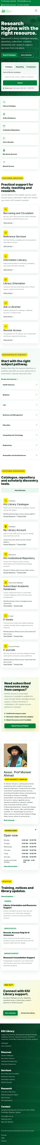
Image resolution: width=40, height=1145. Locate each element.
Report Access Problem (20, 726)
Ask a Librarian (24, 5)
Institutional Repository (9, 1061)
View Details (7, 606)
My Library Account (9, 5)
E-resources (31, 67)
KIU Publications (6, 1100)
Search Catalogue (9, 55)
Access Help (22, 516)
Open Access (5, 1098)
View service (8, 223)
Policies (4, 1135)
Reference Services (8, 1077)
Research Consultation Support (19, 957)
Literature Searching (8, 1092)
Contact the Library (28, 1013)
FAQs (3, 1138)
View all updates (7, 896)
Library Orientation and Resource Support (20, 906)
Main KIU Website (7, 1122)
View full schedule (10, 866)
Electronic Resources (8, 1064)
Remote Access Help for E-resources (16, 933)
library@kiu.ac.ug (25, 1)
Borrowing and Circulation (10, 1074)
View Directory (20, 490)
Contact (4, 1141)
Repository (20, 67)
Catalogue (9, 67)
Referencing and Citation (9, 1095)
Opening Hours (6, 1119)
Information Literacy (8, 1079)
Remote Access (6, 1082)
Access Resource (9, 516)
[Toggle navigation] (36, 10)
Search (20, 83)
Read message (9, 820)
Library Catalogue (7, 1055)
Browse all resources (9, 379)
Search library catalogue (12, 72)
